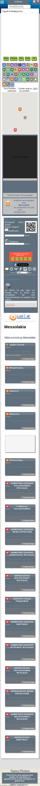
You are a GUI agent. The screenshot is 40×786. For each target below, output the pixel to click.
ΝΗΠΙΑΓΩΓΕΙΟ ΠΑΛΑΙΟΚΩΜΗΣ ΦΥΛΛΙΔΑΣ (22, 670)
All (34, 58)
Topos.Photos (20, 771)
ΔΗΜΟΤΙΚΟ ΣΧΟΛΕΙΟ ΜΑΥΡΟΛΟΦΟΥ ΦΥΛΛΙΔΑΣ (22, 716)
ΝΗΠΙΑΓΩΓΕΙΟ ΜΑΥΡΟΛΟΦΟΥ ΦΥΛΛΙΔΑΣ (22, 578)
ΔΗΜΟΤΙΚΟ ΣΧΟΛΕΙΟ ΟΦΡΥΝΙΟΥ (22, 623)
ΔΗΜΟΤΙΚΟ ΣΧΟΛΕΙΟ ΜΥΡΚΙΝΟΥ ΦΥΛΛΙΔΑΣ (22, 646)
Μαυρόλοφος (16, 368)
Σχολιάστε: (10, 305)
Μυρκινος (14, 414)
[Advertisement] (20, 34)
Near (27, 58)
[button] (25, 117)
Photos (13, 58)
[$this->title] (19, 320)
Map (6, 58)
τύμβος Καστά (16, 345)
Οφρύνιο (14, 391)
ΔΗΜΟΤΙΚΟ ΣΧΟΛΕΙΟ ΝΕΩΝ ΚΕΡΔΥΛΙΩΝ (22, 530)
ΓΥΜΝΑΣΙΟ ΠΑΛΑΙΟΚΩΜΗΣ (22, 507)
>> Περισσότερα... (28, 359)
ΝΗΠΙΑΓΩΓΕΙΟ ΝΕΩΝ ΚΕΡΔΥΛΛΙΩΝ (22, 692)
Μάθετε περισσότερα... (19, 785)
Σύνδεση (4, 785)
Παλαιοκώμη (16, 460)
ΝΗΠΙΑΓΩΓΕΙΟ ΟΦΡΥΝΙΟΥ (22, 738)
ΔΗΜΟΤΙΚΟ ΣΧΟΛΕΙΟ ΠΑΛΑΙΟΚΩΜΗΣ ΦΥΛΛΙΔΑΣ (22, 485)
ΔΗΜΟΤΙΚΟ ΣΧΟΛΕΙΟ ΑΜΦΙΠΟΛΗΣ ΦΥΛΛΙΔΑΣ (22, 553)
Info (21, 58)
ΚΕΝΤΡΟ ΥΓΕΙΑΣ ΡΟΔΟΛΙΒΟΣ (22, 600)
